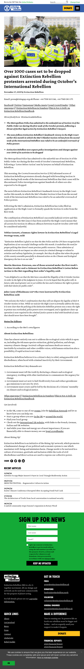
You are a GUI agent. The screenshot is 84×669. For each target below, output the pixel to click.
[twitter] (15, 460)
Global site (8, 638)
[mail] (23, 460)
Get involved (9, 622)
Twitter (18, 105)
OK (9, 663)
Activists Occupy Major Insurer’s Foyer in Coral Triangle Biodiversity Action (35, 474)
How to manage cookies (47, 657)
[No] (81, 652)
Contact (7, 634)
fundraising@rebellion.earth (56, 592)
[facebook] (11, 460)
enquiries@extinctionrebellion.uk (58, 608)
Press (6, 630)
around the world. (54, 416)
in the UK (38, 416)
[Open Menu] (77, 8)
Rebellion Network (58, 410)
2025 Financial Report (53, 644)
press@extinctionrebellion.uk (56, 584)
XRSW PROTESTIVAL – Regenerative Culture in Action (26, 482)
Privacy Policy (50, 558)
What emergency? (12, 395)
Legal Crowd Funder (58, 105)
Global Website (27, 2)
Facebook (8, 105)
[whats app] (19, 460)
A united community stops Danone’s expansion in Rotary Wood (30, 504)
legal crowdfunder (55, 431)
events (37, 410)
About (6, 618)
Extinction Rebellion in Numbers (32, 108)
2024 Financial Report (53, 647)
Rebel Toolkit (9, 642)
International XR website (32, 422)
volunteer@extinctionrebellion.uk (58, 600)
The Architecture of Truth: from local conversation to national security (34, 497)
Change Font (75, 2)
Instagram (28, 105)
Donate (68, 8)
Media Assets (40, 105)
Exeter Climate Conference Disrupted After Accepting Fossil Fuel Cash (33, 489)
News (6, 626)
